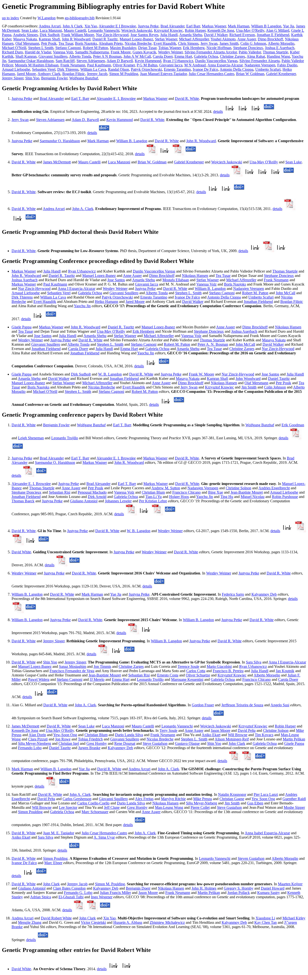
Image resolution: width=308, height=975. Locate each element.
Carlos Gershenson (77, 799)
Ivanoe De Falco (205, 69)
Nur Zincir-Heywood (112, 35)
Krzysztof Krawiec (168, 30)
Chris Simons (188, 43)
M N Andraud (195, 65)
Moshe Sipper (294, 807)
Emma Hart (183, 56)
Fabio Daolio (287, 65)
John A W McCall (137, 56)
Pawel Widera (38, 679)
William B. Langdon (131, 141)
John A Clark (73, 26)
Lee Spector (68, 807)
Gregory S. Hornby (238, 888)
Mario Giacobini (219, 666)
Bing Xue (215, 492)
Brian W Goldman (250, 74)
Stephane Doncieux (248, 48)
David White (21, 552)
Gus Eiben (255, 803)
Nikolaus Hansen (195, 276)
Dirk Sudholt (49, 35)
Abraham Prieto (111, 43)
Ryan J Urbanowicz (178, 61)
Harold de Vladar (38, 52)
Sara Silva (253, 662)
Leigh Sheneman (31, 438)
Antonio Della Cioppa (236, 69)
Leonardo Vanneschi (103, 30)
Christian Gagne (231, 799)
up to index (10, 18)
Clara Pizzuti (38, 739)
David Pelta (247, 730)
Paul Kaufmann (99, 65)
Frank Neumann (72, 65)
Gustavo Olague (187, 743)
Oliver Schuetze (198, 675)
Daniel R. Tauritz (62, 276)
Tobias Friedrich (90, 739)
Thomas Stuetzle (275, 52)
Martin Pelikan (294, 739)
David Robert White (56, 918)
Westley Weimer (170, 52)
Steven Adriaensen (91, 61)
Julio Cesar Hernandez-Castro (211, 74)
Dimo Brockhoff (270, 39)
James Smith (228, 43)
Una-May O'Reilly (250, 30)
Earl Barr (193, 26)
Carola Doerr (163, 56)
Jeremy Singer (12, 78)
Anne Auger (246, 39)
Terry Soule (168, 730)
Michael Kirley (293, 918)
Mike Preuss (202, 799)
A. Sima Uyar (104, 837)
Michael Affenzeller (194, 39)
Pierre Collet (200, 807)
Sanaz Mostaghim (72, 666)
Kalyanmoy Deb (264, 594)
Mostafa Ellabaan (175, 280)
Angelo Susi (279, 705)
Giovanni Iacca (170, 65)
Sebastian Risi (59, 492)
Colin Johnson (275, 387)
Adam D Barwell (120, 61)
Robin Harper (195, 30)
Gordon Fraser (203, 705)
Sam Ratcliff (65, 61)
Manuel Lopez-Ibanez (136, 39)
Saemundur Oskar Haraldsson (31, 61)
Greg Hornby (96, 743)
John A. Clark (82, 209)
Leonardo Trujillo (64, 438)
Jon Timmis (102, 666)
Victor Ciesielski (93, 922)
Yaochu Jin (82, 306)
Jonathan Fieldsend (258, 302)
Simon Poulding (30, 812)
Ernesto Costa (167, 675)
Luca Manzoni (51, 30)
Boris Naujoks (86, 43)
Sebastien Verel (43, 69)
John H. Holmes (204, 888)
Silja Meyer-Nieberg (201, 803)
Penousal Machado (92, 492)
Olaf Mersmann (27, 43)
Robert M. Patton (255, 293)
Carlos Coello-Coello (93, 803)
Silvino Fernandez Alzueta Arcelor (211, 52)
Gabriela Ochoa (206, 56)
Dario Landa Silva (129, 735)
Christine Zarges (232, 56)
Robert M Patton (95, 48)
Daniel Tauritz (279, 378)
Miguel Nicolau (252, 497)
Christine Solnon (238, 488)
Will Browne (237, 735)
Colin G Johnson (253, 43)
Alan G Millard (277, 30)
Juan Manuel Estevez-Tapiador (163, 74)
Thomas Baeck (23, 501)
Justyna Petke (148, 26)
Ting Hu (226, 497)
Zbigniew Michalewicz (167, 922)
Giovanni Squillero (52, 56)
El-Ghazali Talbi (70, 897)
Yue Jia (288, 26)
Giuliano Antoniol (83, 501)
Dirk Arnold (97, 497)
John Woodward (248, 378)
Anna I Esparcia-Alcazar (76, 289)
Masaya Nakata (25, 39)
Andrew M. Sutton (165, 488)
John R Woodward (76, 39)
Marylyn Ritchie (173, 799)
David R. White (187, 98)
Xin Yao (90, 26)
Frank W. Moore (201, 374)
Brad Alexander (172, 26)
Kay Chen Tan (265, 922)
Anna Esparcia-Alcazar (225, 65)
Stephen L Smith (40, 48)
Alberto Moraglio (281, 43)
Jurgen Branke (89, 748)
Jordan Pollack (238, 893)
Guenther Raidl (294, 799)
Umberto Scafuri (268, 69)
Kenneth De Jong (220, 30)
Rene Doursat (124, 743)
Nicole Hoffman (218, 48)
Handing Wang (278, 56)
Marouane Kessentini (187, 679)
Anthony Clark (49, 74)
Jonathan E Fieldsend (273, 35)
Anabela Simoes (25, 35)
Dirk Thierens (67, 69)
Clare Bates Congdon (69, 888)
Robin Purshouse (285, 497)
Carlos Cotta (195, 671)
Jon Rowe (63, 739)
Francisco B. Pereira (228, 671)
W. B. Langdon (110, 374)
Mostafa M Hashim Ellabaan (36, 65)
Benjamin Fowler (54, 78)
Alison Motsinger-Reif (232, 739)
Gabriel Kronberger (281, 74)
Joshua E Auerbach (279, 48)
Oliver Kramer (124, 65)
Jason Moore (220, 730)
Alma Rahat (256, 56)
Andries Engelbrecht (274, 488)
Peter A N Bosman (107, 56)
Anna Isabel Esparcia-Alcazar (267, 833)
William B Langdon (266, 26)
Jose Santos (116, 280)
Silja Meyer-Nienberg (34, 743)
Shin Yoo (32, 78)
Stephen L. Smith (188, 293)
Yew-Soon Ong (65, 735)
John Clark (237, 743)
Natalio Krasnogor (232, 794)
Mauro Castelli (75, 30)
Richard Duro (12, 52)
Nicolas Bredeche (138, 43)
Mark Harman (238, 26)
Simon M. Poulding (110, 884)
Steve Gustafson (155, 743)
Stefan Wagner (166, 39)
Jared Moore (26, 74)
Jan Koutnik (285, 671)
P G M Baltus (147, 65)
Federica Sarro (233, 594)
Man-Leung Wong (169, 807)
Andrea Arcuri (50, 26)
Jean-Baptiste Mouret (247, 492)
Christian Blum (153, 492)
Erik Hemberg (194, 48)
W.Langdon (47, 18)
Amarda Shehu (190, 35)
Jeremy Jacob (97, 74)
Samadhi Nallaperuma (92, 52)
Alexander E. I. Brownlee (116, 98)
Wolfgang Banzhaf (83, 78)
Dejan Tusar (147, 48)
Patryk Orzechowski (146, 69)
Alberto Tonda (80, 56)
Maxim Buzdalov (123, 48)
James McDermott (57, 162)
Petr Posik (49, 43)
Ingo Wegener (101, 897)
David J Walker (215, 35)
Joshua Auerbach (25, 280)
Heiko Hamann (106, 302)
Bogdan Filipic (73, 74)
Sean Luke (29, 30)
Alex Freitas (144, 799)
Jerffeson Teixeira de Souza (242, 705)
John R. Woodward (201, 141)
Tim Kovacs (264, 735)
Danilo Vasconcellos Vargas (216, 61)
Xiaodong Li (265, 918)
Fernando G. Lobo (78, 893)
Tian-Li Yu (153, 497)
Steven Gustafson (251, 858)
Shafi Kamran (26, 56)
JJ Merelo (97, 679)
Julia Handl (169, 35)
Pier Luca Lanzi (266, 794)
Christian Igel (68, 743)
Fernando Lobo (30, 748)
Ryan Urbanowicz (82, 271)
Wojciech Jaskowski (136, 30)
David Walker (192, 302)
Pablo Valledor (250, 52)
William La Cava (93, 69)
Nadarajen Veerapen (259, 65)
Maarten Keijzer (290, 884)
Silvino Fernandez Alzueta (259, 61)
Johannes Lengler (118, 501)
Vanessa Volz (63, 52)
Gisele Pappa (22, 327)
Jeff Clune (112, 807)
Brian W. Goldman (152, 162)
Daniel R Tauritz (105, 39)
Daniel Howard (272, 888)
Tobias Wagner (169, 48)
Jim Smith (249, 387)
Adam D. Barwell (85, 120)
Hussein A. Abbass (127, 922)
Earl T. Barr (80, 98)
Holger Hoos (179, 497)
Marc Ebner (53, 863)
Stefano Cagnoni (68, 48)
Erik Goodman (293, 425)
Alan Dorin (37, 735)
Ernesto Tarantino (177, 69)
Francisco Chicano (186, 492)
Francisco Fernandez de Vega (72, 671)
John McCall (285, 293)
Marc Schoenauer (95, 812)
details (218, 111)
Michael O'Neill (14, 48)
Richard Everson (242, 35)
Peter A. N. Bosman (213, 344)
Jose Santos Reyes (144, 35)
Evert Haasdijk (165, 43)
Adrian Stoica (40, 897)
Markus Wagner (214, 26)
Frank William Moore (77, 35)
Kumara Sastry (268, 893)
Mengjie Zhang (29, 922)
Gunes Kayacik (144, 52)
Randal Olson (118, 69)
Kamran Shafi (49, 39)
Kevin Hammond (148, 61)
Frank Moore (121, 52)
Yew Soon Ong (263, 799)
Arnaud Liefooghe (16, 69)
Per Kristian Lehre (153, 501)
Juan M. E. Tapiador (58, 833)
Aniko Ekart (211, 735)
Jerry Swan (209, 43)
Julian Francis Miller (115, 893)
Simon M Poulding (123, 74)
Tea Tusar (65, 43)
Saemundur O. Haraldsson (60, 141)
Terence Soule (188, 666)
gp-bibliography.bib (80, 18)
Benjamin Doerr (138, 888)
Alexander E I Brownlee (117, 26)
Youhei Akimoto (223, 39)
